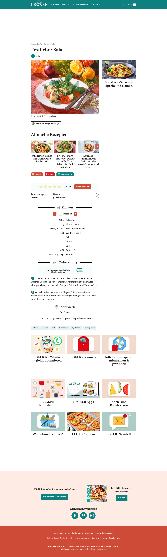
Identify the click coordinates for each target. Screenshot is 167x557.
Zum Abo (121, 497)
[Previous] (33, 146)
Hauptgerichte (89, 327)
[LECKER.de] (39, 4)
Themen (104, 538)
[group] (65, 155)
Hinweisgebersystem (82, 538)
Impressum (58, 533)
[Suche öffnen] (123, 4)
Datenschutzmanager (104, 533)
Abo (118, 538)
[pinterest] (83, 515)
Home (33, 44)
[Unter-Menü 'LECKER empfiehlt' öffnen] (87, 4)
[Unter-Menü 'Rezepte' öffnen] (58, 4)
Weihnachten (63, 327)
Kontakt (112, 538)
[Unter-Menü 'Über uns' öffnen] (99, 4)
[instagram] (92, 515)
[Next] (97, 146)
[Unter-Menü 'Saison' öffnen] (68, 4)
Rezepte (53, 4)
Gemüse (47, 44)
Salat (53, 44)
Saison (64, 4)
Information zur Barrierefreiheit (59, 538)
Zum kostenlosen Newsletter (54, 496)
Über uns (94, 4)
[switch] (79, 270)
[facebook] (74, 515)
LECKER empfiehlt (79, 4)
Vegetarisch (76, 327)
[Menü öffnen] (134, 4)
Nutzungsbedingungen (74, 533)
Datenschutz (89, 533)
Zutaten (40, 44)
